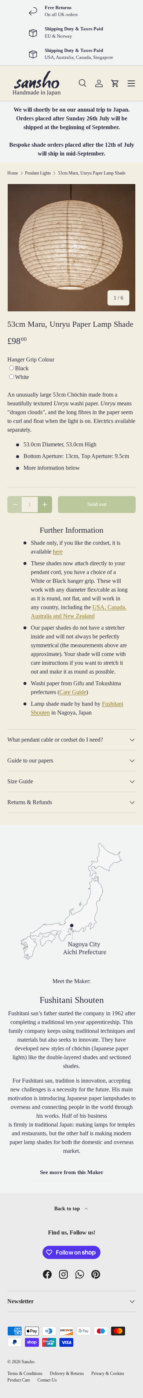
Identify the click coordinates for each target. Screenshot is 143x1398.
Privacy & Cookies (107, 1373)
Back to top (67, 1208)
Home (12, 173)
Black (22, 368)
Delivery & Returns (67, 1373)
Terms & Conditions (25, 1373)
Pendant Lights (38, 173)
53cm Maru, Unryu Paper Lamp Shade (91, 173)
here (58, 551)
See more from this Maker (71, 1172)
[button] (115, 83)
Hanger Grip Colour (30, 359)
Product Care (18, 1380)
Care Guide (72, 692)
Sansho (28, 1361)
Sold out (97, 504)
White (22, 377)
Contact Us (47, 1380)
